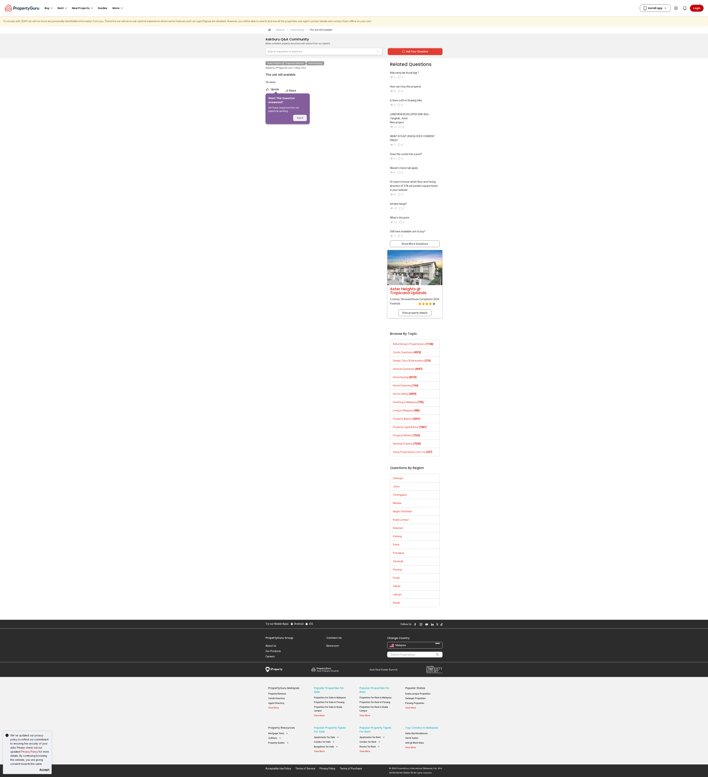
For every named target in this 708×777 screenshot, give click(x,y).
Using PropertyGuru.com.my (412, 452)
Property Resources (281, 728)
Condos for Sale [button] (322, 742)
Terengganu (400, 494)
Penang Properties (414, 703)
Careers (270, 656)
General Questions (408, 368)
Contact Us (334, 638)
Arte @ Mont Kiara (414, 743)
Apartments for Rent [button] (370, 737)
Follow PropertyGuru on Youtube (426, 624)
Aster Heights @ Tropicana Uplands (286, 63)
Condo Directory (276, 698)
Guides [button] (102, 8)
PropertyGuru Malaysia (283, 688)
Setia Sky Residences (416, 733)
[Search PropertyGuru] (437, 654)
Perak (396, 577)
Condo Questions (407, 352)
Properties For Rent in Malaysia (375, 697)
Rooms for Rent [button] (368, 746)
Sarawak (398, 561)
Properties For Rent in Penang (375, 702)
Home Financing (405, 385)
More (115, 8)
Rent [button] (61, 8)
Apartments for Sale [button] (325, 737)
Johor (396, 486)
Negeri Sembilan (402, 511)
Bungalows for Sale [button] (324, 746)
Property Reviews (277, 693)
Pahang (397, 536)
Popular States (415, 688)
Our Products (273, 651)
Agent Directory (276, 703)
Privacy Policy (29, 751)
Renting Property (407, 443)
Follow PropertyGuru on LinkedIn (432, 624)
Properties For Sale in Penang (329, 702)
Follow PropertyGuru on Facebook (414, 624)
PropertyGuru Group (279, 638)
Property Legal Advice (410, 427)
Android (298, 623)
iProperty (274, 669)
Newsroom (332, 645)
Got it (300, 117)
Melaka (397, 503)
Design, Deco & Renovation (412, 360)
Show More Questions (415, 243)
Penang (397, 569)
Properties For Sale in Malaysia (330, 697)
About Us (271, 645)
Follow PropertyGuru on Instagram (420, 624)
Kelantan (398, 528)
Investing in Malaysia (408, 402)
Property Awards (325, 669)
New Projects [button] (81, 8)
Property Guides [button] (276, 743)
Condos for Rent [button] (368, 742)
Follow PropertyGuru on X (436, 624)
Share (292, 90)
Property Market (406, 435)
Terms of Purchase (351, 768)
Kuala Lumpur (401, 519)
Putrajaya (398, 552)
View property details (415, 312)
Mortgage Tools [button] (276, 733)
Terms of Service (305, 768)
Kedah (396, 602)
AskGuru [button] (273, 738)
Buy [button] (47, 8)
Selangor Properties (415, 698)
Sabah (396, 586)
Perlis (396, 544)
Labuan (397, 594)
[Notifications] (684, 8)
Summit (383, 669)
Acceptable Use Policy (278, 768)
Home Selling (405, 393)
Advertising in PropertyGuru (413, 344)
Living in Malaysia (406, 410)
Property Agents (406, 418)
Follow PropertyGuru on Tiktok (441, 624)
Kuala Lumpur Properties (418, 693)
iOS (310, 623)
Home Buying (315, 63)
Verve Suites (411, 738)
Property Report (434, 669)
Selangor (398, 478)
